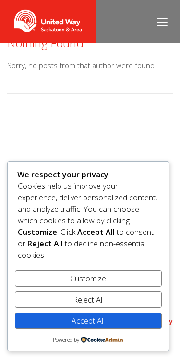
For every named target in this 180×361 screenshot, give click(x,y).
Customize (88, 278)
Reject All (88, 299)
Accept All (88, 320)
